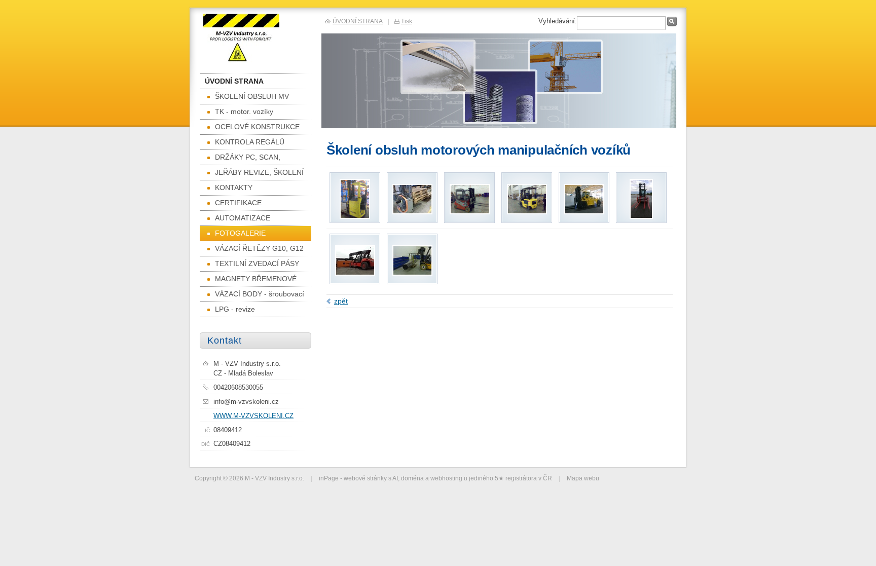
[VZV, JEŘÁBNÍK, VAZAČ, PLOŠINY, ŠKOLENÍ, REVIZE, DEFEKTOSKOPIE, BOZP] (254, 39)
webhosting (446, 478)
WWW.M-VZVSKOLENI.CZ (253, 416)
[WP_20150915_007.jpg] (641, 216)
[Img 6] (412, 212)
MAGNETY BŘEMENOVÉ (256, 279)
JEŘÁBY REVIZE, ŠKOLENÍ (259, 172)
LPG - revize (235, 309)
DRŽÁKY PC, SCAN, (247, 157)
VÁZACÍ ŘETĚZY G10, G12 (259, 248)
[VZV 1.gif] (527, 212)
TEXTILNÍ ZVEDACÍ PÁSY (257, 263)
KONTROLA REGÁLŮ (249, 142)
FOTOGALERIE (240, 233)
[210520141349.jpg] (584, 212)
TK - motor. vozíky (244, 111)
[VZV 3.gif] (470, 212)
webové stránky (365, 478)
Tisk (406, 21)
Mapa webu (583, 478)
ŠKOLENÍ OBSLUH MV (252, 96)
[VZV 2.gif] (355, 216)
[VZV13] (412, 273)
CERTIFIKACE (238, 203)
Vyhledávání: (557, 21)
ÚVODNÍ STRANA (234, 81)
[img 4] (355, 273)
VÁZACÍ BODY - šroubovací (259, 294)
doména (412, 478)
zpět (341, 301)
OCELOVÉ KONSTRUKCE (257, 127)
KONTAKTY (233, 187)
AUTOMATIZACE (242, 218)
